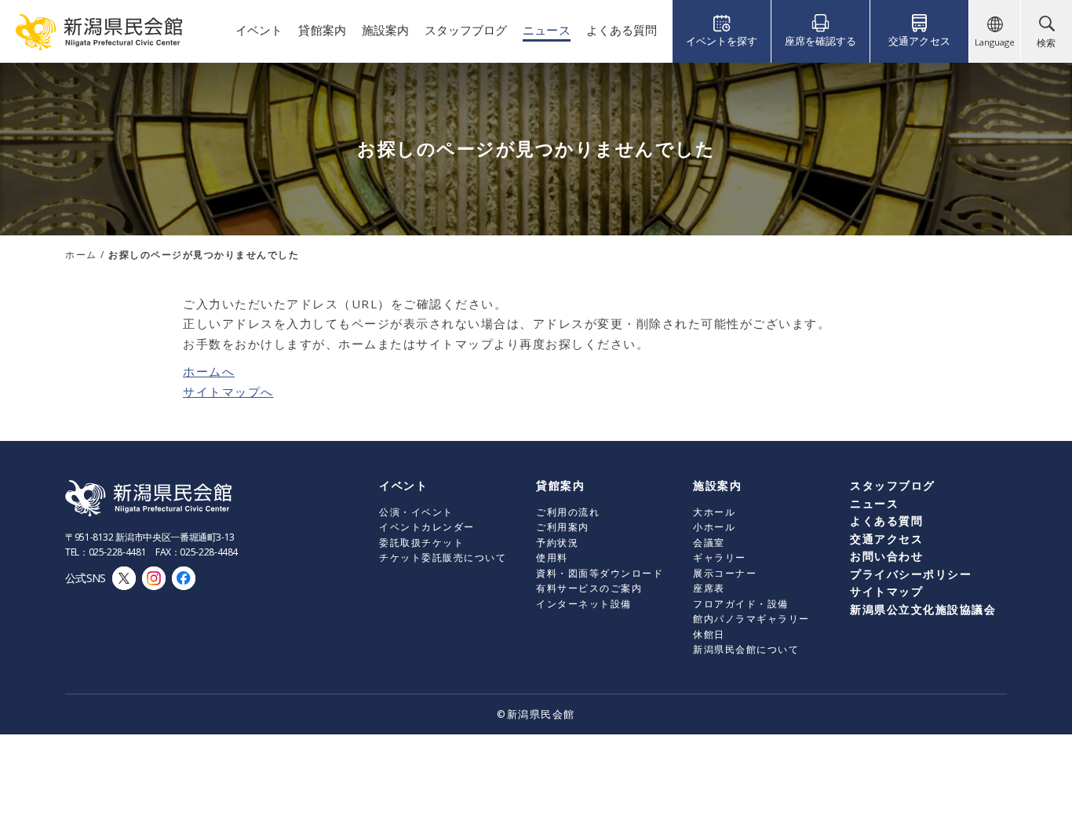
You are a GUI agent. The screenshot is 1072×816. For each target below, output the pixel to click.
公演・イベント (416, 512)
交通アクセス (886, 538)
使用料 (552, 557)
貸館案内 (560, 485)
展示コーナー (725, 573)
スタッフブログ (892, 485)
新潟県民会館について (746, 649)
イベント (403, 485)
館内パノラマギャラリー (751, 618)
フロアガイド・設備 (741, 603)
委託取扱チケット (421, 542)
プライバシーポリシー (911, 573)
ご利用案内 (562, 527)
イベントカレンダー (427, 527)
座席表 (709, 588)
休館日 (709, 634)
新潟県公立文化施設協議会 (923, 609)
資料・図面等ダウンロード (599, 573)
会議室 (709, 542)
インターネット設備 (584, 603)
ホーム (81, 254)
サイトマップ (886, 591)
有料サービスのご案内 (589, 588)
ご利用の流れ (568, 512)
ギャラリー (719, 557)
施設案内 (717, 485)
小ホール (714, 527)
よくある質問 (886, 520)
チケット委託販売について (442, 557)
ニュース (874, 503)
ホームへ (209, 371)
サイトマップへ (228, 391)
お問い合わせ (886, 555)
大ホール (714, 512)
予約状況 (557, 542)
